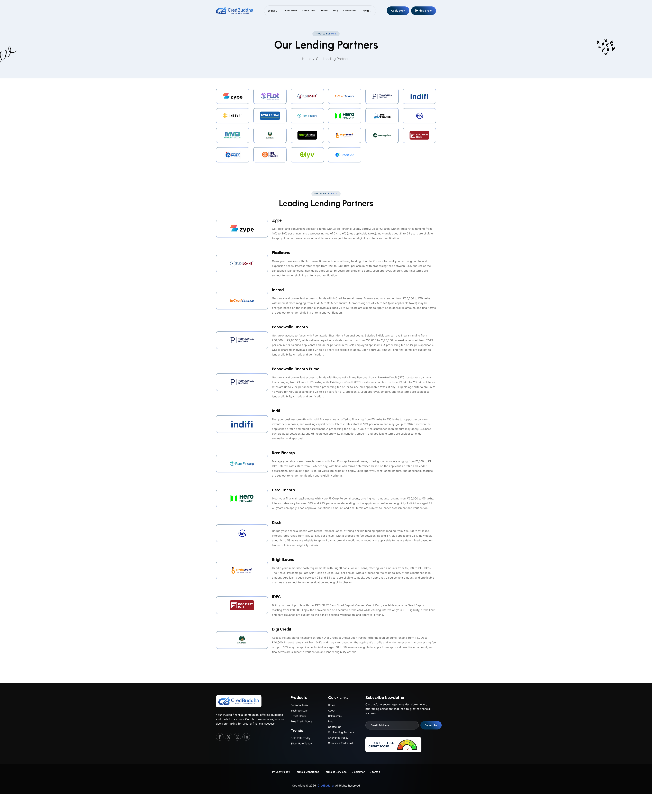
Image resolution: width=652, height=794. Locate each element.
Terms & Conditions (307, 771)
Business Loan (299, 710)
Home (306, 59)
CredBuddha (326, 785)
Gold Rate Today (300, 738)
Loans (271, 10)
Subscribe (431, 725)
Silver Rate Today (301, 743)
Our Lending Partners (341, 732)
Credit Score (290, 10)
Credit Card (308, 10)
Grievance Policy (338, 737)
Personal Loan (299, 705)
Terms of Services (335, 771)
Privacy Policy (281, 771)
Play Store (425, 10)
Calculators (335, 716)
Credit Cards (298, 716)
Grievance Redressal (340, 743)
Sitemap (375, 771)
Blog (335, 10)
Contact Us (349, 10)
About (324, 10)
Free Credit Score (301, 721)
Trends (365, 10)
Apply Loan (398, 10)
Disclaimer (358, 771)
